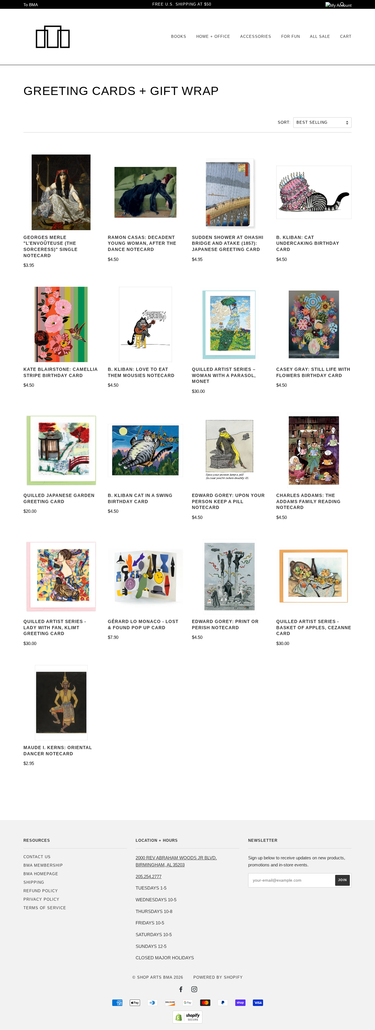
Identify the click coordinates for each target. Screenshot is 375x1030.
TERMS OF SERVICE (44, 908)
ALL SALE (320, 36)
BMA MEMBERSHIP (43, 865)
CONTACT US (37, 857)
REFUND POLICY (40, 891)
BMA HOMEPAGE (40, 874)
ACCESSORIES (255, 36)
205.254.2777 (148, 876)
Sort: (285, 122)
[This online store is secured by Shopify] (187, 1022)
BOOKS (178, 36)
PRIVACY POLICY (41, 899)
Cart (346, 36)
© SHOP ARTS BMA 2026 (157, 977)
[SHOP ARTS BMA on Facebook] (181, 990)
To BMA (30, 4)
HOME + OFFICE (213, 36)
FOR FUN (290, 36)
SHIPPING (33, 882)
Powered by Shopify (218, 977)
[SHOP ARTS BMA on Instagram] (194, 990)
